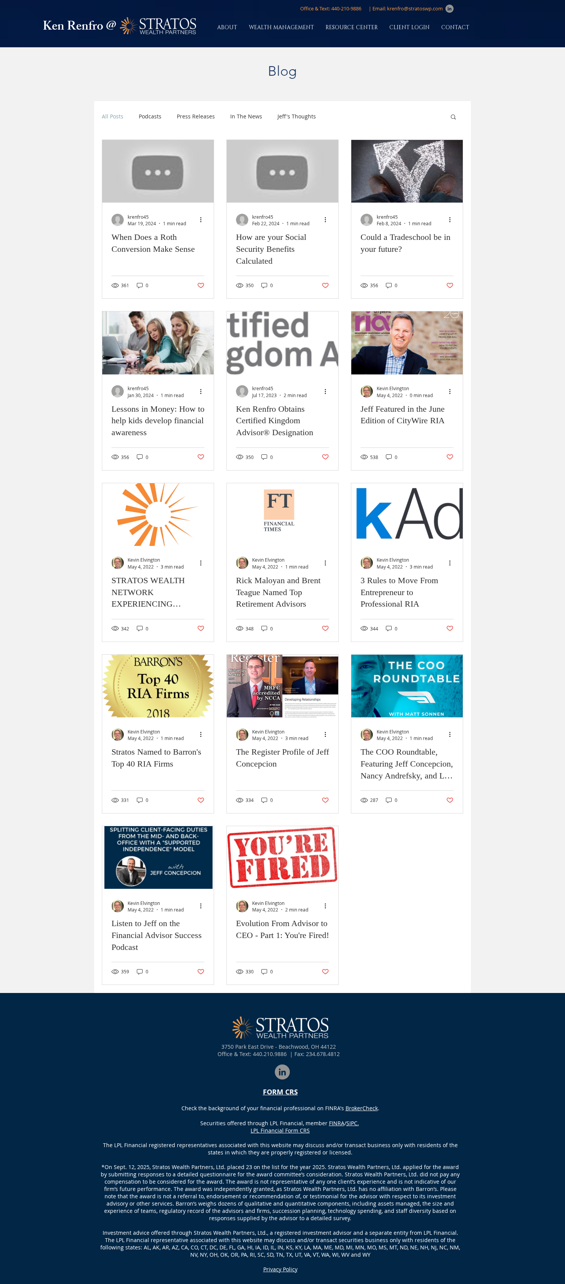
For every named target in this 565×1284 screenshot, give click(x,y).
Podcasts (150, 116)
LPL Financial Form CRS (280, 1130)
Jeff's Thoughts (297, 116)
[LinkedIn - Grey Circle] (449, 9)
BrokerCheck (362, 1108)
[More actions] (203, 220)
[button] (331, 8)
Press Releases (196, 116)
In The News (246, 116)
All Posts (112, 116)
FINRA (336, 1123)
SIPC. (352, 1123)
